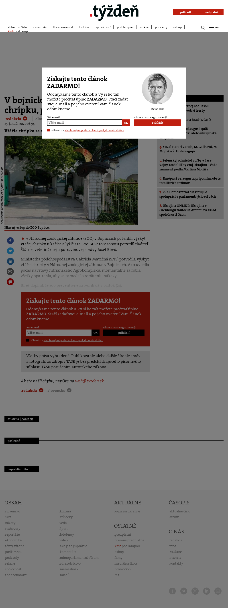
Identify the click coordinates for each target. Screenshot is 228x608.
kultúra (84, 27)
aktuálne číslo (17, 27)
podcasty (161, 27)
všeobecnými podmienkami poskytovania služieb (94, 130)
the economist (63, 27)
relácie (144, 27)
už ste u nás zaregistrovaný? (150, 117)
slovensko (40, 27)
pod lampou (125, 27)
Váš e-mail (53, 117)
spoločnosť (103, 27)
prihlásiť (157, 123)
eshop (177, 27)
